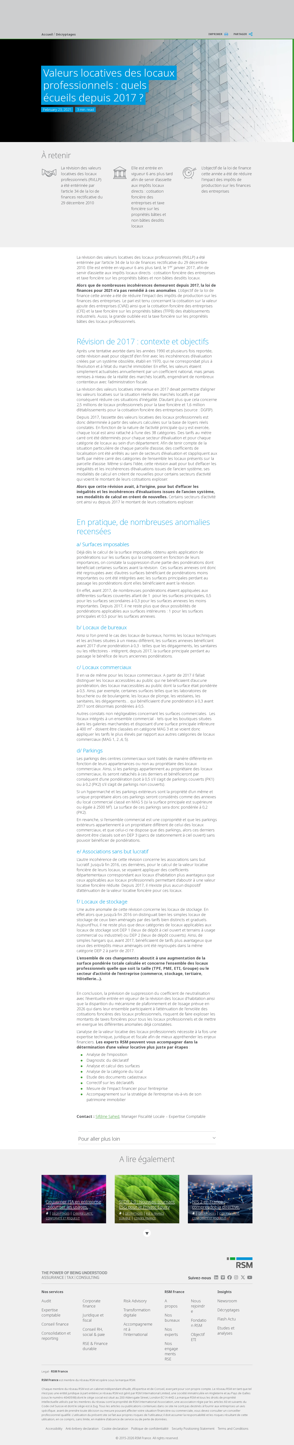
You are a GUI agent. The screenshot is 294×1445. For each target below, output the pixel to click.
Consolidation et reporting (56, 1336)
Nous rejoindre (198, 1306)
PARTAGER (240, 34)
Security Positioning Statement (193, 1428)
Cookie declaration (115, 1428)
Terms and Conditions (233, 1428)
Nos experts (171, 1332)
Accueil (48, 34)
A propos (171, 1303)
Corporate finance (92, 1303)
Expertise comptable (51, 1312)
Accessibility (54, 1428)
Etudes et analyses (225, 1330)
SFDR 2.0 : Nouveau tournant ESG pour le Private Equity (147, 1204)
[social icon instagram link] (236, 1277)
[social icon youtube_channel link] (249, 1277)
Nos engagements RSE (171, 1351)
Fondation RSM (198, 1323)
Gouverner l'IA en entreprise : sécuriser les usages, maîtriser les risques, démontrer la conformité (73, 1204)
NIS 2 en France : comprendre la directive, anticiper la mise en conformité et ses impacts (217, 1204)
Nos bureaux (172, 1317)
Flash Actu (226, 1318)
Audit (46, 1300)
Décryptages (66, 34)
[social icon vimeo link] (223, 1277)
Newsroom (227, 1300)
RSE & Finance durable (95, 1346)
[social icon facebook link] (229, 1277)
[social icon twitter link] (243, 1277)
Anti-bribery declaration (82, 1428)
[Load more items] (147, 1233)
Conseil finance (145, 1218)
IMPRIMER (215, 34)
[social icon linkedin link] (216, 1277)
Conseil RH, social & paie (94, 1332)
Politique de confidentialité (150, 1428)
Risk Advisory (135, 1300)
